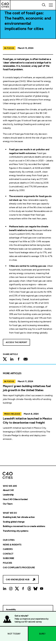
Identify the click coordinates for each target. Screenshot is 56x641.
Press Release (12, 414)
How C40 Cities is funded (15, 499)
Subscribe (8, 558)
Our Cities (9, 540)
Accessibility (11, 609)
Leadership (8, 494)
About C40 (8, 490)
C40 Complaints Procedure (19, 567)
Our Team (7, 504)
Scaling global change (14, 521)
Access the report (16, 342)
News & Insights (12, 544)
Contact (8, 553)
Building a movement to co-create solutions (24, 526)
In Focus (9, 48)
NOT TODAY (14, 633)
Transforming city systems (15, 530)
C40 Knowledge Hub (17, 579)
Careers (7, 549)
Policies (7, 563)
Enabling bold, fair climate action (19, 517)
